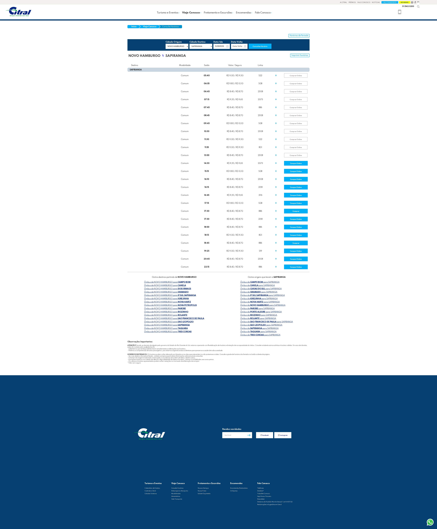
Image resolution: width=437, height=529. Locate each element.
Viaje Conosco (191, 12)
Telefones (260, 488)
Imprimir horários (299, 55)
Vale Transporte (389, 2)
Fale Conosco (363, 2)
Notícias (376, 2)
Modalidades (176, 493)
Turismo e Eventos (167, 12)
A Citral (343, 2)
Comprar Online (296, 76)
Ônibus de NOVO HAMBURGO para (167, 282)
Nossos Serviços (203, 488)
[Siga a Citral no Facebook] (415, 3)
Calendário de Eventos (152, 488)
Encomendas (243, 12)
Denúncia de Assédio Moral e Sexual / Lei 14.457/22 (274, 502)
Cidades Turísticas (151, 493)
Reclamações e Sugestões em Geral (269, 504)
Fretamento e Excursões (218, 12)
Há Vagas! (404, 2)
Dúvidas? (260, 491)
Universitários (175, 496)
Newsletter (261, 499)
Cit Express (234, 491)
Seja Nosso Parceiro (264, 496)
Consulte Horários (170, 27)
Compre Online (296, 163)
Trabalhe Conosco (263, 493)
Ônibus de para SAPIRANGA (259, 282)
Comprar (295, 211)
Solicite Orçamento (204, 493)
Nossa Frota (202, 491)
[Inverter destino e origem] (163, 57)
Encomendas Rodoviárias (239, 488)
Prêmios (352, 2)
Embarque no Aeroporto (179, 491)
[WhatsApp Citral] (412, 3)
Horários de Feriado (299, 36)
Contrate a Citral (150, 491)
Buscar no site (420, 4)
